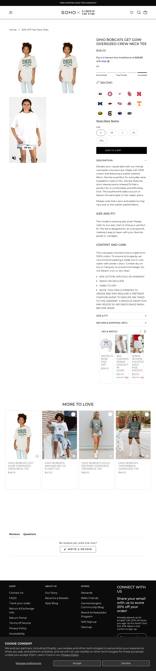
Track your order (20, 603)
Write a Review (81, 550)
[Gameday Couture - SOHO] (78, 12)
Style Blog (51, 603)
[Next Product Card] (145, 331)
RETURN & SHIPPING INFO (111, 322)
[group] (78, 3)
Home (13, 29)
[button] (138, 12)
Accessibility (17, 633)
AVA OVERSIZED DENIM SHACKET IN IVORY (124, 363)
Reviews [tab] (14, 535)
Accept (77, 663)
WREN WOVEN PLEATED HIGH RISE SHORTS (138, 363)
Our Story (51, 592)
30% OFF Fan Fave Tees (34, 29)
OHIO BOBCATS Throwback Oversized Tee (128, 466)
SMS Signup (89, 621)
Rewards (86, 592)
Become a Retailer (57, 597)
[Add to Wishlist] (109, 338)
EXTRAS (85, 586)
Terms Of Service (20, 623)
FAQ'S (13, 597)
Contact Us (16, 592)
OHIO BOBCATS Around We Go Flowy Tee (55, 466)
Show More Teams (107, 121)
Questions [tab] (29, 535)
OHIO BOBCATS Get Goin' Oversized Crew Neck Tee (21, 466)
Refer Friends (89, 597)
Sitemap (86, 626)
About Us (51, 586)
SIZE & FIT (102, 315)
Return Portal (18, 617)
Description (104, 160)
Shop (12, 586)
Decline (126, 663)
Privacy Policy (70, 654)
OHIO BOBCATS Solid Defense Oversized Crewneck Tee (96, 466)
